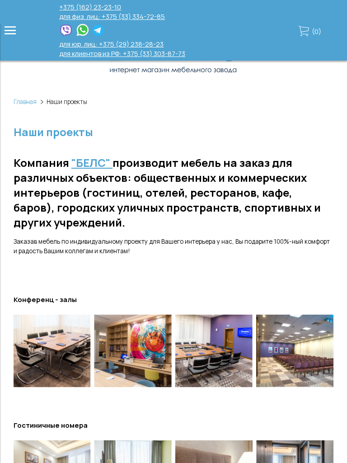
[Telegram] (98, 34)
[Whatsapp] (82, 34)
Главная (25, 102)
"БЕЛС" (92, 162)
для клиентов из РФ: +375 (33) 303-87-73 (122, 53)
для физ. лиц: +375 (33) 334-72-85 (112, 16)
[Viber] (66, 34)
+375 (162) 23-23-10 (90, 7)
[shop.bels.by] (173, 74)
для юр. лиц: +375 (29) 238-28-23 (111, 44)
